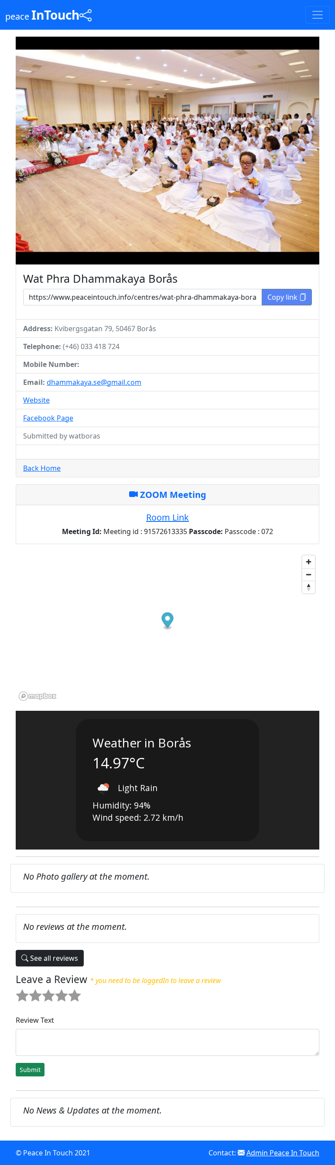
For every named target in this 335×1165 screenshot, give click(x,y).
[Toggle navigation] (317, 15)
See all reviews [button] (53, 958)
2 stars (30, 989)
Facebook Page (48, 418)
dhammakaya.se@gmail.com (94, 382)
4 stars (56, 989)
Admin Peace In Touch (282, 1153)
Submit (30, 1070)
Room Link (167, 517)
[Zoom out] (308, 574)
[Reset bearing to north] (308, 587)
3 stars (43, 989)
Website (36, 400)
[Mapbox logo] (37, 696)
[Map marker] (168, 621)
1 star (17, 989)
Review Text (35, 1020)
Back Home (42, 468)
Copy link (283, 297)
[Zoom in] (308, 561)
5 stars (69, 989)
